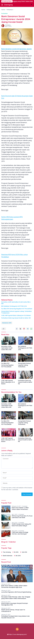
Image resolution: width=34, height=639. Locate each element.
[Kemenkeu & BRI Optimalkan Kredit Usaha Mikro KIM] (8, 341)
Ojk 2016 (24, 552)
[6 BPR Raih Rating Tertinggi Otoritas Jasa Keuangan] (5, 533)
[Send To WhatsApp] (31, 328)
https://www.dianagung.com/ (18, 634)
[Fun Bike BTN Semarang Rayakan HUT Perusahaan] (8, 358)
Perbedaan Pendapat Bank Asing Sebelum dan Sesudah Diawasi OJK (15, 617)
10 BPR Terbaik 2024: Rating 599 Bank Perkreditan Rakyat (21, 525)
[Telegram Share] (27, 328)
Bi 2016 (16, 552)
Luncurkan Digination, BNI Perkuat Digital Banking (16, 592)
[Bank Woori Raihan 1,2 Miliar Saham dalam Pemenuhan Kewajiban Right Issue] (5, 509)
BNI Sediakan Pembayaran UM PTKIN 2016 (14, 306)
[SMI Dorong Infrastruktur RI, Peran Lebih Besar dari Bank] (5, 517)
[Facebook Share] (16, 328)
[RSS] (17, 629)
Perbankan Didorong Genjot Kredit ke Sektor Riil (16, 318)
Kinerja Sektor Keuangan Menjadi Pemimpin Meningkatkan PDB (14, 604)
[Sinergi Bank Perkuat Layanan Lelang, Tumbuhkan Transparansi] (25, 358)
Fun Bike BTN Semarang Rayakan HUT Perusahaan (16, 308)
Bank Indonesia (7, 555)
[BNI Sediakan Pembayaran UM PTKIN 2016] (25, 341)
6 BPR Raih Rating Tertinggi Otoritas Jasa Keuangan (20, 533)
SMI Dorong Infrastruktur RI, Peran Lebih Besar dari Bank (22, 516)
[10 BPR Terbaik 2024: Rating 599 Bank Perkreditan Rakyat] (5, 525)
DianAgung (8, 5)
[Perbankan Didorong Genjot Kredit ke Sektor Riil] (25, 375)
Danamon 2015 (6, 323)
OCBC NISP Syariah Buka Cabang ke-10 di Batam (16, 315)
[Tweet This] (20, 328)
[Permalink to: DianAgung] (2, 25)
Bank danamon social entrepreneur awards (16, 49)
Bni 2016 (18, 555)
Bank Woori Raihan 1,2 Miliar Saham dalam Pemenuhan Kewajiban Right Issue (20, 508)
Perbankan (4, 13)
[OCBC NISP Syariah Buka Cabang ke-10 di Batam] (8, 375)
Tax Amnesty (7, 552)
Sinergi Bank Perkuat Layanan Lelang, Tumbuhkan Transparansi (16, 312)
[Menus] (2, 4)
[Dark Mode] (32, 4)
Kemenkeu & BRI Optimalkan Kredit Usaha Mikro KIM (16, 302)
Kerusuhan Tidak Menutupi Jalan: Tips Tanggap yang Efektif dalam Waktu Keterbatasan (15, 597)
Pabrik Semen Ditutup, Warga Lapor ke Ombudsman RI (13, 610)
